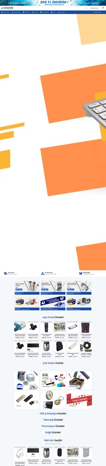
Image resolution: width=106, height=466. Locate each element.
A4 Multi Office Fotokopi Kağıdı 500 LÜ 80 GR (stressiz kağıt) (59, 336)
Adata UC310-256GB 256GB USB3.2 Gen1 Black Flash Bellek (19, 355)
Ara (86, 8)
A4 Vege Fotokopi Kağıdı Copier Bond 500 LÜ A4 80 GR (73, 460)
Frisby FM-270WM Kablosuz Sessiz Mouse (46, 460)
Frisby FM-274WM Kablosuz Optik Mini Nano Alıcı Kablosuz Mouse (86, 336)
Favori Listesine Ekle (23, 324)
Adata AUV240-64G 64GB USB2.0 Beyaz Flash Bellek (20, 335)
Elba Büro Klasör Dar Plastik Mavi (86, 460)
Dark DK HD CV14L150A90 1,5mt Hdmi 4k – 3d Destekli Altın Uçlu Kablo (86, 355)
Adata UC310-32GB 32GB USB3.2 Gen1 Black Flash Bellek (33, 336)
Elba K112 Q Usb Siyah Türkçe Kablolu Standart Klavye (19, 460)
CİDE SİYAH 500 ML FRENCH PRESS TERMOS (46, 335)
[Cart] (102, 8)
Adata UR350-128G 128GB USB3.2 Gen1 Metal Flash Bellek (73, 336)
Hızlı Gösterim (23, 327)
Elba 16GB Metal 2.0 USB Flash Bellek (73, 354)
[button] (52, 269)
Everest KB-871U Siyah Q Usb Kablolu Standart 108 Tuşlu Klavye (33, 355)
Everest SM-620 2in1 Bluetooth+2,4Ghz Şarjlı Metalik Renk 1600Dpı (46, 355)
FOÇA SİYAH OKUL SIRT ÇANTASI (59, 354)
